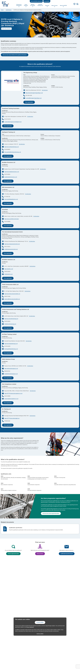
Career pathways (26, 5)
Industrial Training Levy (40, 5)
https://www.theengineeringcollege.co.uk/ (34, 92)
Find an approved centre (13, 553)
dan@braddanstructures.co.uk (10, 176)
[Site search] (77, 4)
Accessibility (46, 1)
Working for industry (32, 5)
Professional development (19, 5)
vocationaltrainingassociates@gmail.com (12, 121)
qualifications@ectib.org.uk (67, 553)
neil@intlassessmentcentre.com (11, 249)
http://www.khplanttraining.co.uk (11, 343)
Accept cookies (40, 622)
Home (2, 9)
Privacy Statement (30, 627)
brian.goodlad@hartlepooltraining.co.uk (12, 152)
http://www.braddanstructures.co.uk (11, 171)
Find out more (39, 554)
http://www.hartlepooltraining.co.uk (11, 146)
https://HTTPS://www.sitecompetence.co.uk (13, 393)
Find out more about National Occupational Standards (15, 54)
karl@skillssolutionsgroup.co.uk (11, 373)
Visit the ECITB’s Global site (36, 1)
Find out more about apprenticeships (51, 513)
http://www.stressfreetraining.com (11, 318)
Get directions (45, 90)
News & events (55, 5)
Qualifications (8, 9)
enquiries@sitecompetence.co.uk (11, 398)
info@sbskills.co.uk (8, 274)
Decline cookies (40, 633)
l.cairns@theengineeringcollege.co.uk (33, 98)
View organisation (28, 103)
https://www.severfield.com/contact (11, 218)
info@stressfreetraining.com (10, 323)
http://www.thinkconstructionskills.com (12, 293)
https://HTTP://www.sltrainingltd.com (11, 418)
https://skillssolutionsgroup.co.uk (11, 368)
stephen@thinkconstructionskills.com (12, 299)
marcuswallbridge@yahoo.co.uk (11, 199)
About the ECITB (63, 5)
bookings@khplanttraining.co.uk (11, 348)
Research (47, 5)
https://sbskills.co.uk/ (8, 268)
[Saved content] (74, 4)
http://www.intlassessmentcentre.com (12, 243)
